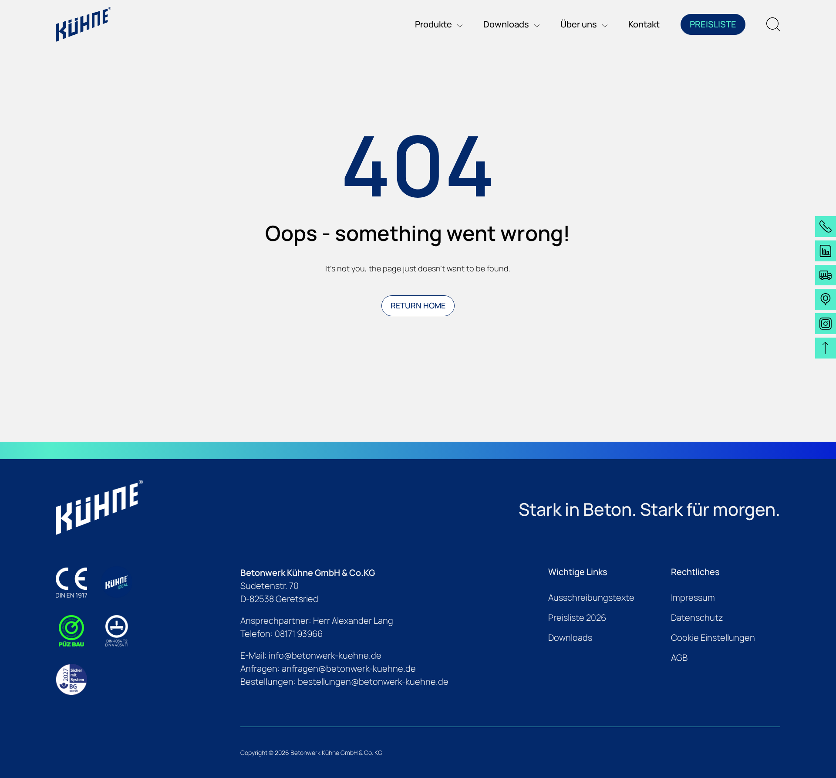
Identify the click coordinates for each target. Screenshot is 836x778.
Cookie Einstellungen (713, 637)
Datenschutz (697, 617)
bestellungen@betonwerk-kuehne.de (373, 681)
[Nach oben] (825, 348)
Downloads (570, 637)
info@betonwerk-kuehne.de (325, 655)
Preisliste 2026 (577, 617)
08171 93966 (299, 633)
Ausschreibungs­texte (591, 597)
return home (418, 305)
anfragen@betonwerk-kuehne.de (349, 668)
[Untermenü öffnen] (457, 24)
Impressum (693, 597)
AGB (679, 657)
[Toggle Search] (773, 24)
